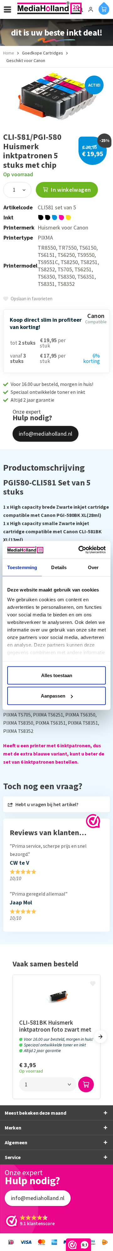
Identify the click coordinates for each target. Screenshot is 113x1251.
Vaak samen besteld (45, 963)
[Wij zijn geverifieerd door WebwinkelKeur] (93, 821)
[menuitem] (9, 9)
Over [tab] (93, 567)
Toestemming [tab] (22, 567)
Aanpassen (53, 696)
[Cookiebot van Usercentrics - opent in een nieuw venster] (80, 550)
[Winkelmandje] (104, 8)
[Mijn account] (90, 9)
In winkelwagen (70, 189)
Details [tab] (59, 567)
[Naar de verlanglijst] (93, 984)
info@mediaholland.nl (45, 433)
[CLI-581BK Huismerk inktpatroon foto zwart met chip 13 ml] (56, 997)
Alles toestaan (56, 675)
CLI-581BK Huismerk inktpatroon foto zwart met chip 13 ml (55, 1026)
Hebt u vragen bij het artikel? (46, 804)
